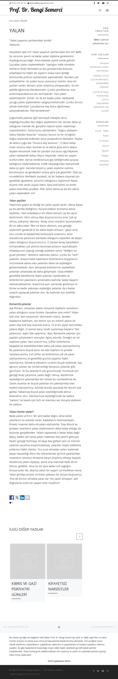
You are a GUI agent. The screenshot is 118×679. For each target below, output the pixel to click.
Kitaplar (105, 155)
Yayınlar (105, 150)
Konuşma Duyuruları (104, 162)
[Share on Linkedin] (22, 497)
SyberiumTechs (33, 674)
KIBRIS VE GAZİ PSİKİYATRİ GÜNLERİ (24, 589)
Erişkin (106, 135)
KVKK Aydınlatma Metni (59, 661)
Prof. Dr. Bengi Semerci (29, 670)
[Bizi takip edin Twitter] (98, 3)
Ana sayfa (14, 20)
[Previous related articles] (73, 536)
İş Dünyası (104, 140)
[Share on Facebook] (11, 497)
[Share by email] (27, 497)
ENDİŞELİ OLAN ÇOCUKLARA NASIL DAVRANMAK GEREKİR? (100, 81)
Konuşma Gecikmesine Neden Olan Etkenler (99, 67)
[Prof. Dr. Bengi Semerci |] (36, 10)
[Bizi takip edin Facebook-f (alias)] (94, 3)
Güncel (105, 145)
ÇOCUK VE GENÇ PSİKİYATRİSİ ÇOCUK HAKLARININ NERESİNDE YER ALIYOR (101, 101)
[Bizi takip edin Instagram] (108, 3)
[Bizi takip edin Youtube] (103, 3)
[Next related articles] (79, 536)
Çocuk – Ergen (102, 130)
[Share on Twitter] (17, 497)
